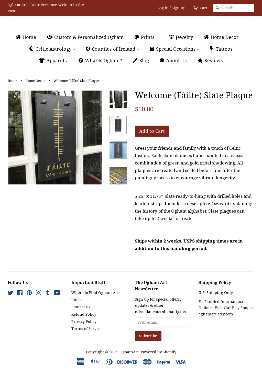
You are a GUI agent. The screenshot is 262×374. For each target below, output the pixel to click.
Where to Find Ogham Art (94, 293)
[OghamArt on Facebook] (20, 294)
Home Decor (35, 81)
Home (12, 81)
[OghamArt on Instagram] (38, 294)
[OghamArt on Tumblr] (47, 294)
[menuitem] (28, 37)
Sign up (178, 8)
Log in (163, 8)
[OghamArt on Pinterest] (29, 294)
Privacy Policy (83, 322)
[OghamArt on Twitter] (10, 294)
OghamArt (129, 352)
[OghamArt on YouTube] (57, 294)
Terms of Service (86, 329)
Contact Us (80, 307)
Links (76, 300)
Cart (203, 8)
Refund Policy (83, 314)
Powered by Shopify (158, 352)
